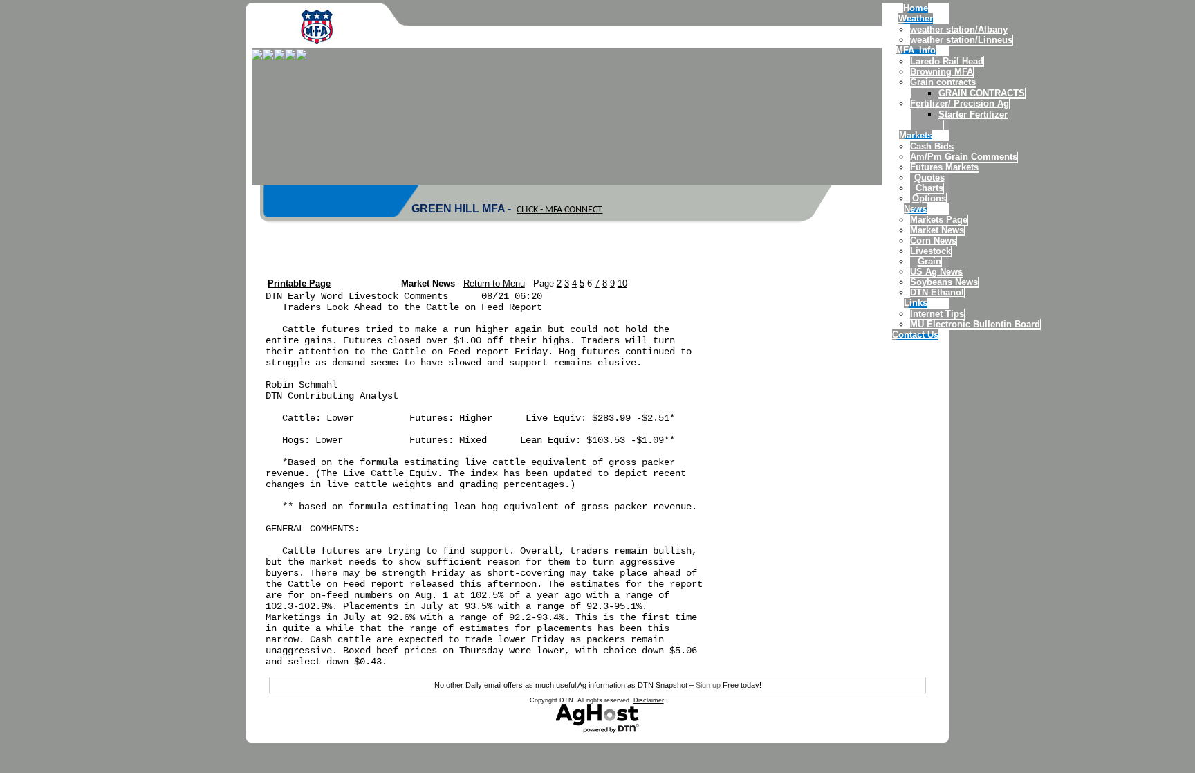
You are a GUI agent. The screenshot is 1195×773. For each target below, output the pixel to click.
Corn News (933, 240)
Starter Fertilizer (973, 114)
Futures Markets (944, 167)
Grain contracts (943, 82)
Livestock (930, 251)
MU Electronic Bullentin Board (975, 324)
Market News (937, 230)
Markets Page (938, 220)
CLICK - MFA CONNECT (559, 210)
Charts (929, 188)
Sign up (708, 685)
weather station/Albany (959, 29)
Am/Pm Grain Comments (963, 157)
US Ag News (936, 271)
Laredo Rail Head (946, 61)
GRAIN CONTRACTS (981, 93)
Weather (915, 18)
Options (929, 198)
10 (622, 283)
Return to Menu (494, 283)
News (915, 208)
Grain (929, 261)
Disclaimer (648, 700)
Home (915, 8)
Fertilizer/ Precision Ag (959, 103)
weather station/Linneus (961, 40)
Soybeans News (944, 282)
